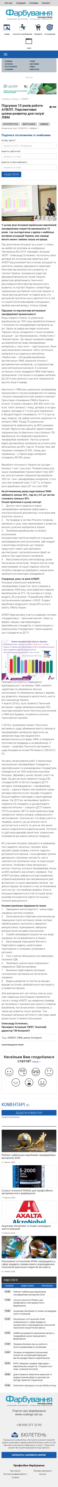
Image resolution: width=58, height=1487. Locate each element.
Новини (44, 124)
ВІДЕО (32, 67)
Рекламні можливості (43, 1471)
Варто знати (29, 124)
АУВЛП (11, 1037)
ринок (27, 1037)
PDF (54, 107)
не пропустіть (10, 124)
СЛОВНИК (8, 69)
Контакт (46, 3)
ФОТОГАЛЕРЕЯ (10, 67)
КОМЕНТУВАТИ (27, 1286)
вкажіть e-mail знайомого (14, 162)
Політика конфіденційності (15, 1474)
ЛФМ (19, 1037)
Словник (15, 1477)
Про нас (9, 3)
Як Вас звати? (8, 140)
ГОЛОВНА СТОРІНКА (10, 99)
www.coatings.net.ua (28, 1414)
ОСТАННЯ (9, 1286)
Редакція (21, 3)
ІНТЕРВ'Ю (8, 64)
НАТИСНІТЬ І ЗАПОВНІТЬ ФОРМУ (29, 1454)
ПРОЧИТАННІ (47, 1286)
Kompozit (36, 1037)
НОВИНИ (8, 61)
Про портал (15, 1471)
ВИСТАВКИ (34, 64)
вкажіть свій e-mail (11, 151)
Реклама (33, 3)
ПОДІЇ (32, 61)
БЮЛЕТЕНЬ (34, 69)
